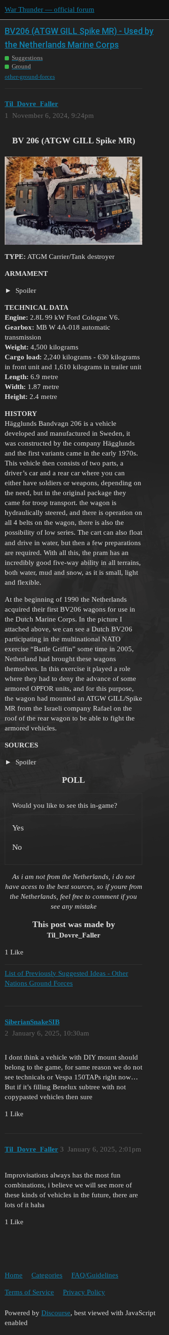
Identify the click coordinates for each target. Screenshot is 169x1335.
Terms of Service (29, 1292)
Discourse (55, 1313)
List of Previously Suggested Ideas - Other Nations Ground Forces (66, 978)
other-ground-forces (30, 76)
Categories (46, 1275)
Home (14, 1275)
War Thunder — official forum (49, 9)
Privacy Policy (84, 1292)
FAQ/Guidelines (94, 1275)
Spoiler (25, 290)
